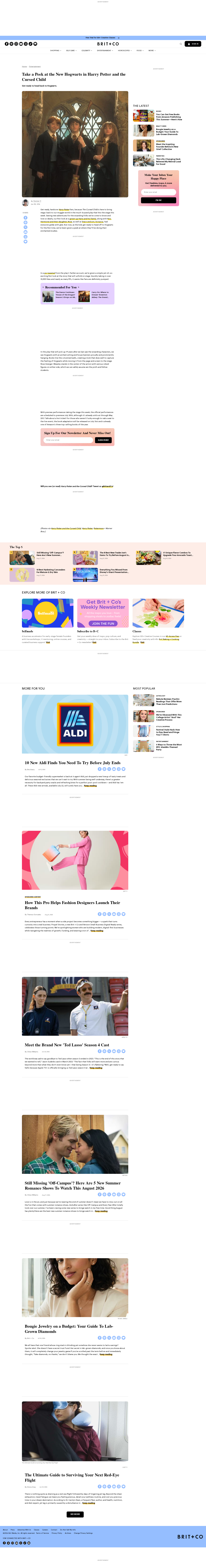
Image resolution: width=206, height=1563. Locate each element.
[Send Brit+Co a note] (35, 44)
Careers (45, 1530)
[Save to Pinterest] (25, 222)
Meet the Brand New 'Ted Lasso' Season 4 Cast (67, 1044)
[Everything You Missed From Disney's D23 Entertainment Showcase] (85, 575)
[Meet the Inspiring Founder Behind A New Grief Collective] (143, 145)
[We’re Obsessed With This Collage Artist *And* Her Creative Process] (143, 716)
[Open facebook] (7, 44)
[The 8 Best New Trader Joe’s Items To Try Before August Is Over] (85, 558)
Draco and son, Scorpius (92, 222)
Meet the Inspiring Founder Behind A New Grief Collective (167, 147)
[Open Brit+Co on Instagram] (12, 1543)
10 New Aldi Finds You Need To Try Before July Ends (73, 762)
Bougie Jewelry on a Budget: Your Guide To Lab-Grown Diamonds (167, 132)
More (151, 51)
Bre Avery (31, 770)
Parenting (160, 156)
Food (139, 51)
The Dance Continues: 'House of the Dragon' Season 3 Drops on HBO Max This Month (66, 295)
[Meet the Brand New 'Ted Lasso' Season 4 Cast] (75, 1007)
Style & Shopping (163, 727)
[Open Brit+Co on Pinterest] (8, 1543)
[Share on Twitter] (25, 227)
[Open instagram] (16, 44)
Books (158, 111)
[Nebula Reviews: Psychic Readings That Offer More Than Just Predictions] (143, 700)
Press (13, 1530)
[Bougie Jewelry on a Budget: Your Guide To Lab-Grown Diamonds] (143, 131)
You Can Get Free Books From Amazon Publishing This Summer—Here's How (169, 117)
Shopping (54, 51)
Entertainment (104, 51)
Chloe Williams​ (32, 1052)
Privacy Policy (57, 1533)
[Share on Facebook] (25, 218)
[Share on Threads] (25, 237)
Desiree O (37, 201)
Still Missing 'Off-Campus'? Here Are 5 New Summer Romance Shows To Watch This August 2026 (52, 554)
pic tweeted (49, 273)
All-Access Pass (172, 636)
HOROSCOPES (124, 51)
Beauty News (161, 126)
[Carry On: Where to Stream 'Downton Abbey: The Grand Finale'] (84, 296)
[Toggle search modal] (181, 44)
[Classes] (158, 613)
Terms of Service (42, 1533)
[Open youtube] (21, 44)
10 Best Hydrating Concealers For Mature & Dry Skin (51, 571)
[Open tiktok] (30, 44)
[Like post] (25, 241)
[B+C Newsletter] (103, 613)
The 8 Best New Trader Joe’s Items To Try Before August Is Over (114, 554)
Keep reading (90, 786)
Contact (54, 1530)
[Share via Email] (25, 232)
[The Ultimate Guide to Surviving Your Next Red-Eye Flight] (75, 1431)
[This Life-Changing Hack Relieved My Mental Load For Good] (143, 160)
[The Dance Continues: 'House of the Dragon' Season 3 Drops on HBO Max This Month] (48, 296)
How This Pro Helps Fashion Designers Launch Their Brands (72, 905)
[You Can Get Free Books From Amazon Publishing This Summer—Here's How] (143, 116)
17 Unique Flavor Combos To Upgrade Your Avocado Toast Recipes (177, 554)
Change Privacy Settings (83, 1533)
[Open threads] (26, 44)
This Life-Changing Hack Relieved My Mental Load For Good (168, 162)
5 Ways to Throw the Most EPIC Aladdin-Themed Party (169, 747)
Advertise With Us (24, 1530)
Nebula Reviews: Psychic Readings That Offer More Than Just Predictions (169, 701)
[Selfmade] (47, 613)
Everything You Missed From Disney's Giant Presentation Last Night (114, 571)
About (5, 1530)
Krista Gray (31, 1487)
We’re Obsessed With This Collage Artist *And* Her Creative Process (169, 717)
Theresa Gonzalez (34, 915)
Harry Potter (64, 210)
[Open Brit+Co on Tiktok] (24, 1543)
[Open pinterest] (11, 44)
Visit (48, 642)
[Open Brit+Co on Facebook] (4, 1543)
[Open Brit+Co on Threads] (20, 1543)
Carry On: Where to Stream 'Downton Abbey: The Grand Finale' (100, 295)
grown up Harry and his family (82, 219)
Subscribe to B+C (88, 631)
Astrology (160, 696)
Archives (68, 1533)
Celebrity (86, 51)
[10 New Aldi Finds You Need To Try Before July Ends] (75, 724)
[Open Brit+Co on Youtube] (16, 1543)
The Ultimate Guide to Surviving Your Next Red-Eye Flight (72, 1477)
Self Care (70, 51)
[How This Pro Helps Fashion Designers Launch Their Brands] (75, 861)
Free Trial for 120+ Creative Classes (100, 38)
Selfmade (27, 631)
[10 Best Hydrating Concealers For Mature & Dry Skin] (22, 575)
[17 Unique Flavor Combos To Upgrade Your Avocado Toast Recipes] (148, 558)
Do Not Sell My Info (68, 1530)
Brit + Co (30, 1338)
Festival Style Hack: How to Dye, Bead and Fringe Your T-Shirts (168, 732)
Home (24, 67)
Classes (137, 631)
